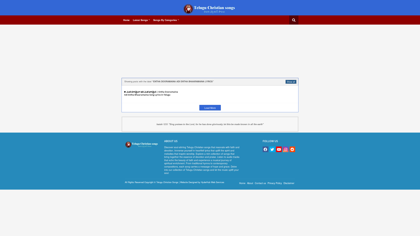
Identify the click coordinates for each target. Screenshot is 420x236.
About (250, 183)
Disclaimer (289, 183)
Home (126, 20)
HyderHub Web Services (212, 182)
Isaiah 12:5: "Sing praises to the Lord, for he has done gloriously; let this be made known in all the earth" (210, 124)
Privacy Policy (275, 183)
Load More (210, 107)
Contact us (260, 183)
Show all (291, 81)
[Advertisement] (210, 50)
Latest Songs (140, 20)
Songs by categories (165, 20)
